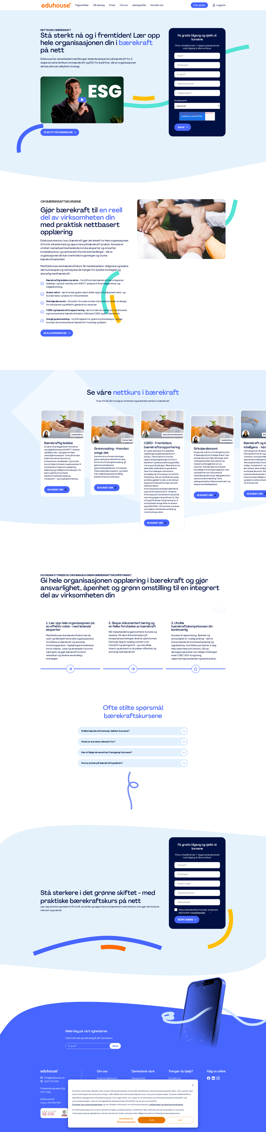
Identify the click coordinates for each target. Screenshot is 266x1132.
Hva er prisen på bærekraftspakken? (102, 762)
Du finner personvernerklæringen (87, 1104)
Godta (151, 1120)
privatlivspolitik (198, 912)
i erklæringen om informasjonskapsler (166, 1104)
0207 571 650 (51, 1081)
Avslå (180, 1120)
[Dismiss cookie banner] (193, 1085)
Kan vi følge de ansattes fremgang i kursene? (106, 752)
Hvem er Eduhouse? (107, 1078)
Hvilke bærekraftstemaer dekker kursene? (105, 730)
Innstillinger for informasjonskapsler (126, 1120)
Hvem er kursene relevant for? (98, 741)
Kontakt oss (174, 1078)
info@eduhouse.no (54, 1077)
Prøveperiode (138, 1078)
